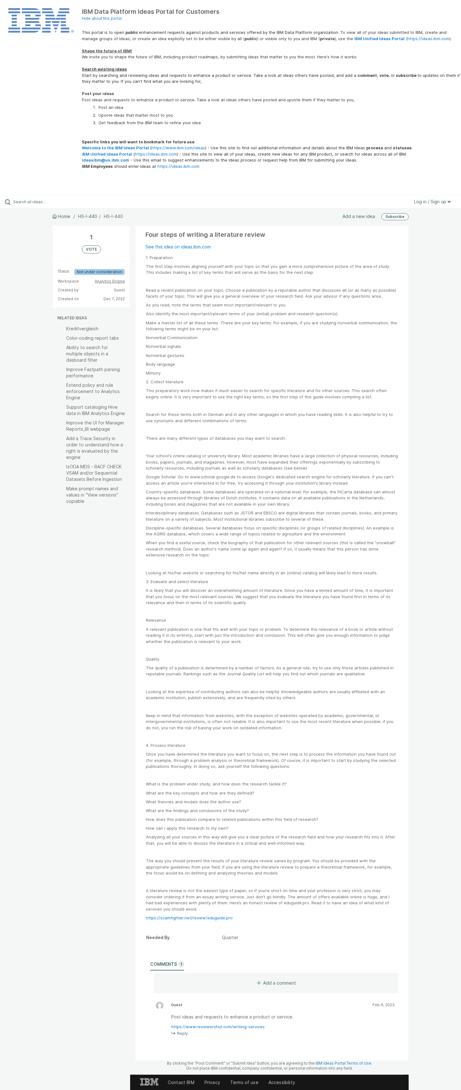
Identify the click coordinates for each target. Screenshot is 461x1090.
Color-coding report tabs (92, 338)
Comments (166, 964)
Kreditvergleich (82, 328)
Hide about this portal (102, 18)
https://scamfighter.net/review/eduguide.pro (189, 917)
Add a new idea (358, 216)
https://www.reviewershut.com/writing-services (218, 1026)
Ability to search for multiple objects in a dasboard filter (87, 354)
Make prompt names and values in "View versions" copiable (92, 495)
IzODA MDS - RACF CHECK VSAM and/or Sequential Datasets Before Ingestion (94, 473)
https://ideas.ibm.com (428, 38)
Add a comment (279, 983)
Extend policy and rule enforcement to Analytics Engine (93, 391)
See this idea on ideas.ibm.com (178, 246)
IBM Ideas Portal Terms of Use (343, 1063)
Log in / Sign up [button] (431, 201)
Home (64, 216)
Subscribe (395, 216)
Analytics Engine (110, 281)
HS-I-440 (87, 216)
